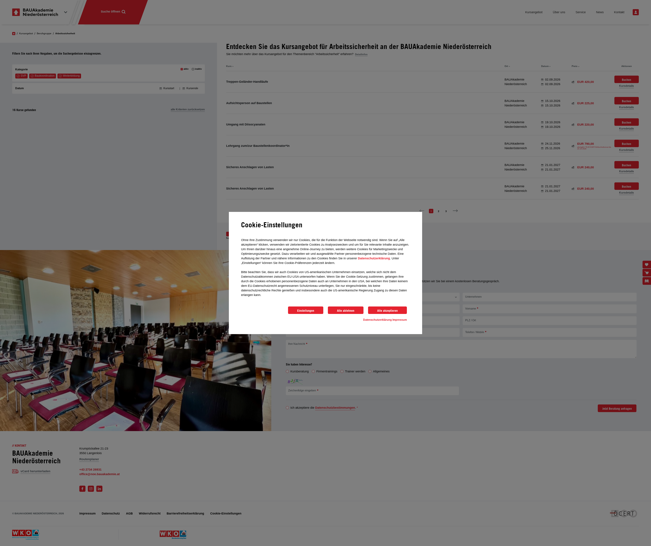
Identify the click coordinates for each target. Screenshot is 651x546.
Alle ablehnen (345, 310)
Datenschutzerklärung (374, 258)
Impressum (399, 319)
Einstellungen (305, 310)
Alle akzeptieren (387, 310)
